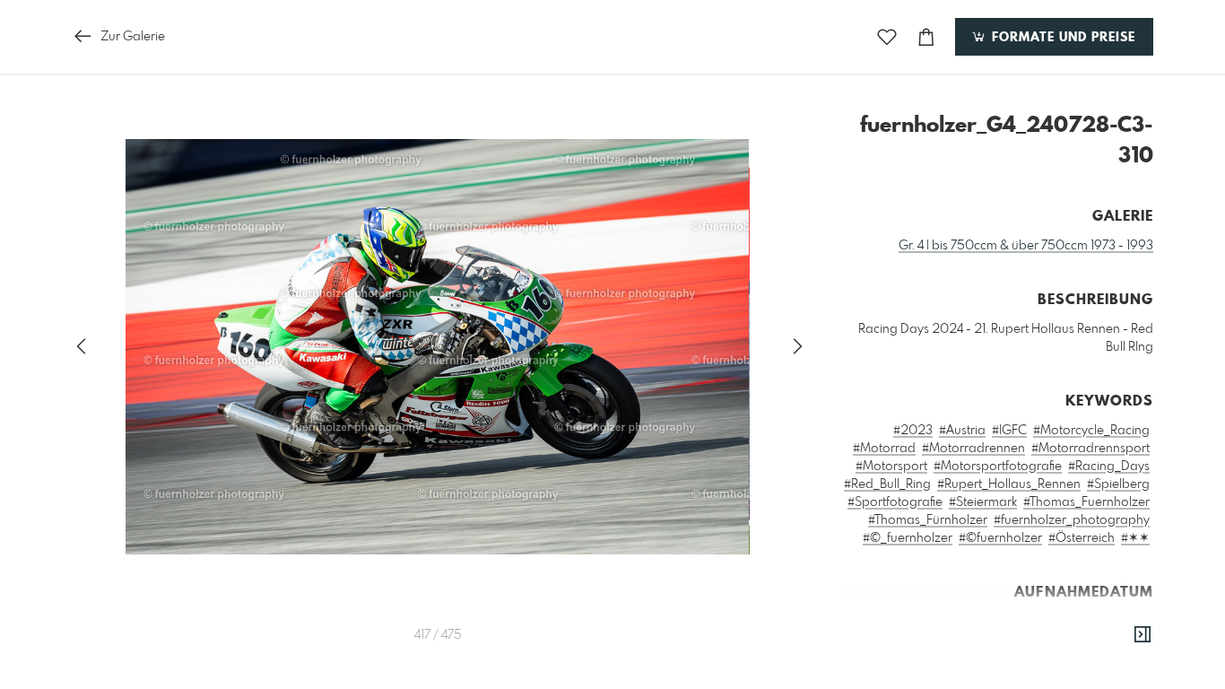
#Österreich (1081, 538)
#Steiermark (983, 502)
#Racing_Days (1109, 466)
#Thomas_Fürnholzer (927, 520)
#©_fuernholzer (907, 538)
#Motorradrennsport (1090, 448)
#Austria (962, 430)
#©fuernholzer (1000, 538)
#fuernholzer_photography (1072, 520)
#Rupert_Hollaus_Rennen (1009, 484)
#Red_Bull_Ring (887, 484)
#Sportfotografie (895, 502)
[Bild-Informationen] (1142, 635)
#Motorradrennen (973, 448)
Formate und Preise (1061, 37)
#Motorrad (884, 448)
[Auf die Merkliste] (887, 37)
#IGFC (1009, 430)
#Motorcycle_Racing (1091, 430)
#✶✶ (1135, 538)
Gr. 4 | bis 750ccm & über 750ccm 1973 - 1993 (1026, 246)
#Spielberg (1118, 484)
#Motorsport (891, 466)
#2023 (913, 430)
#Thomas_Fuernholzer (1086, 502)
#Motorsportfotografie (998, 466)
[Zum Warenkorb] (926, 37)
